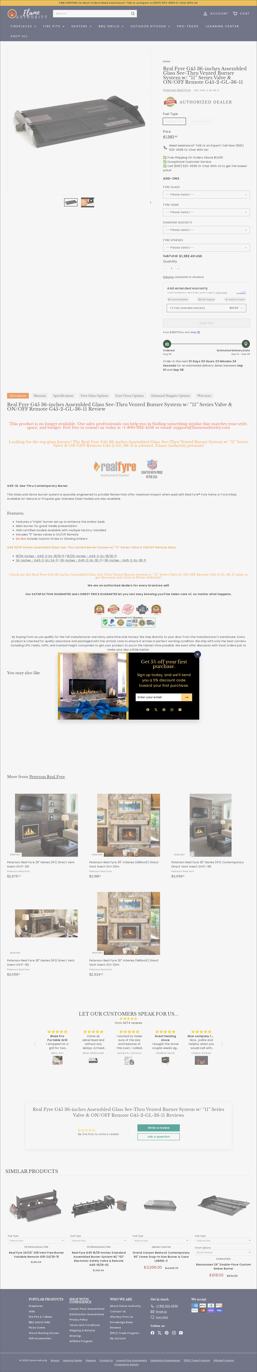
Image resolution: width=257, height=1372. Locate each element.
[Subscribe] (186, 697)
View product (36, 1209)
